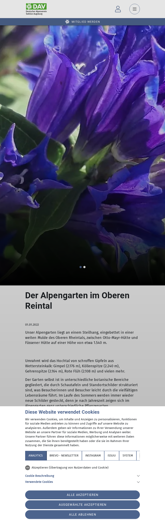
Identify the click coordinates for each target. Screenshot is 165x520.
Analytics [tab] (36, 455)
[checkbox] (82, 468)
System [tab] (128, 455)
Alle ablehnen (82, 514)
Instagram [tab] (93, 455)
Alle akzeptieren (82, 495)
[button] (82, 475)
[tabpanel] (82, 474)
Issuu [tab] (112, 455)
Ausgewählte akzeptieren (83, 505)
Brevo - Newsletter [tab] (64, 455)
